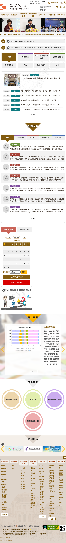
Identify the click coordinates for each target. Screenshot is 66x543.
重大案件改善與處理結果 (33, 497)
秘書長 (4, 471)
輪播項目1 (8, 29)
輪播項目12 (44, 29)
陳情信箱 (51, 482)
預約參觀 (51, 515)
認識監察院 (4, 461)
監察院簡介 (4, 481)
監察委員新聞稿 (61, 487)
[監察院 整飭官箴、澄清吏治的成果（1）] (16, 299)
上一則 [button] (2, 349)
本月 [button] (25, 237)
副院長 (4, 468)
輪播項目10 (38, 29)
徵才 (60, 505)
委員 (22, 478)
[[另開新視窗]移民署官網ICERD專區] (21, 448)
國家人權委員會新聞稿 (61, 474)
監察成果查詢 (33, 463)
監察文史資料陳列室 (51, 503)
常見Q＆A (52, 492)
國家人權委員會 (23, 463)
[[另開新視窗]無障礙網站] (53, 527)
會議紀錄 (42, 488)
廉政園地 (42, 473)
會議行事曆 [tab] (24, 230)
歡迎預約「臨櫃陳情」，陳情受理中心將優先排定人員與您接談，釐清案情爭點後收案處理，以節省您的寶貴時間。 (37, 42)
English (32, 3)
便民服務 (52, 461)
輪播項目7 (28, 29)
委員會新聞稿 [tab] (57, 57)
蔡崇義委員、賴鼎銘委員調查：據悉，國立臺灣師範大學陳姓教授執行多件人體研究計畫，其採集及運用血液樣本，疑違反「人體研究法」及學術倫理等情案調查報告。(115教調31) (34, 199)
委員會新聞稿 (61, 481)
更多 (34, 114)
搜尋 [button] (57, 7)
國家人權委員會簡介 (23, 486)
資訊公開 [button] (42, 15)
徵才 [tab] (57, 65)
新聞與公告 (61, 461)
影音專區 (61, 499)
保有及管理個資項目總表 (42, 510)
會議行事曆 (42, 498)
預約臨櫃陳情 (51, 472)
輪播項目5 (21, 29)
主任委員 (23, 469)
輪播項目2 (11, 29)
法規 (41, 466)
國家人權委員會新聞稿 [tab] (41, 57)
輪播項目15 (54, 29)
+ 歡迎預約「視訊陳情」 (17, 282)
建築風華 (51, 497)
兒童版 (43, 1)
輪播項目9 (34, 29)
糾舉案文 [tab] (58, 138)
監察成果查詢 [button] (33, 15)
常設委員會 (4, 486)
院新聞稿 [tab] (25, 57)
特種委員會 (4, 491)
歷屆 (13, 468)
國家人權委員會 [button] (23, 15)
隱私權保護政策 (34, 526)
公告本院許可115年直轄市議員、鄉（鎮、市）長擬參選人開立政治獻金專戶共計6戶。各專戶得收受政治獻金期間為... (33, 109)
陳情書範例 (51, 487)
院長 (3, 466)
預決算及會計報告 (42, 482)
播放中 (8, 41)
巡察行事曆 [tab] (8, 230)
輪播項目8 (31, 29)
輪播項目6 (24, 29)
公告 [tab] (25, 65)
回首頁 (31, 1)
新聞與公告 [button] (61, 15)
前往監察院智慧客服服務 (61, 2)
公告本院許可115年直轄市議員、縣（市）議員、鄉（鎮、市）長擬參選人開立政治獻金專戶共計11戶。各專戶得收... (33, 100)
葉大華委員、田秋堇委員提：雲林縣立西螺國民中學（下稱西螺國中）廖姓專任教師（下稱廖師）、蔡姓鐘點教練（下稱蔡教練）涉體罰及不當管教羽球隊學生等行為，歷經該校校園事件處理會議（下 (34, 178)
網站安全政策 (22, 526)
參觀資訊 (51, 510)
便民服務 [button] (52, 15)
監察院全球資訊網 (14, 7)
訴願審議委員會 (4, 497)
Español (38, 3)
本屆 (13, 466)
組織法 (23, 481)
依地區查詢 (6, 272)
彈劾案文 (33, 484)
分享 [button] (65, 2)
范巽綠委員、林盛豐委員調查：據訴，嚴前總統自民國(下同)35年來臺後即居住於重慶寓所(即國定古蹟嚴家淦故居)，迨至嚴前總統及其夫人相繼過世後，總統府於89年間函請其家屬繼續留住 (33, 209)
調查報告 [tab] (20, 138)
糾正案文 (33, 479)
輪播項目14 (51, 29)
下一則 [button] (63, 349)
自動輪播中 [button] (2, 20)
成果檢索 (33, 469)
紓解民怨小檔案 (33, 505)
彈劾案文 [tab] (45, 138)
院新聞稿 (61, 467)
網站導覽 (37, 1)
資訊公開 (42, 461)
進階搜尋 (62, 7)
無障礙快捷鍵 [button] (54, 2)
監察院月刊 (61, 493)
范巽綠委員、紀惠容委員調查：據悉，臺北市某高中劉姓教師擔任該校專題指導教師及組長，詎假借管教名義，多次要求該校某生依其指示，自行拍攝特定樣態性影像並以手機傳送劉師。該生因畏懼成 (34, 188)
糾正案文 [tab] (33, 138)
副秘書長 (4, 476)
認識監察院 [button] (5, 15)
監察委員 (14, 461)
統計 (41, 468)
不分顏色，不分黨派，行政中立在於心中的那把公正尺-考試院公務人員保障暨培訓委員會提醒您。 (37, 49)
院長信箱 (51, 467)
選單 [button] (64, 457)
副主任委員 (23, 474)
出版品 (42, 477)
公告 (60, 503)
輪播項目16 (57, 29)
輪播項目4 (18, 29)
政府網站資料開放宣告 (8, 526)
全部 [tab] (9, 57)
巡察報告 (42, 503)
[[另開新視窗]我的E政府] (45, 527)
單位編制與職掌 (4, 509)
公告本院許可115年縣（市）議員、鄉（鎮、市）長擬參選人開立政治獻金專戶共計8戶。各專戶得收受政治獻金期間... (33, 91)
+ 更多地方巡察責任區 (16, 277)
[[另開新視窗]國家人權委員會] (39, 449)
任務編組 (4, 503)
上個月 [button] (9, 237)
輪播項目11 (41, 29)
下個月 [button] (16, 237)
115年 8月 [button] (16, 240)
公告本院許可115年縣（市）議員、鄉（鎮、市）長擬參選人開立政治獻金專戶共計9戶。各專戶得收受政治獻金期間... (33, 95)
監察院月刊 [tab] (41, 65)
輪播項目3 (14, 29)
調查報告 (33, 474)
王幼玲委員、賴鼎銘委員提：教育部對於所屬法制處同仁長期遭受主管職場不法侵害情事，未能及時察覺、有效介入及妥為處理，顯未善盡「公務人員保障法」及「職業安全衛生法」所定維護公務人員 (34, 157)
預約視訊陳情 (51, 477)
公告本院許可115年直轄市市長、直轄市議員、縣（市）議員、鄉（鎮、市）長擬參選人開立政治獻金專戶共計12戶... (33, 105)
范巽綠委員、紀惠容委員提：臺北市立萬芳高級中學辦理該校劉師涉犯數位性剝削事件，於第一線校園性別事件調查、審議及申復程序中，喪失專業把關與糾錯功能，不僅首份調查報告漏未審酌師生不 (34, 167)
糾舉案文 (33, 489)
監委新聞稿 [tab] (9, 65)
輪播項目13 (47, 29)
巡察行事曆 (42, 493)
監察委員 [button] (14, 15)
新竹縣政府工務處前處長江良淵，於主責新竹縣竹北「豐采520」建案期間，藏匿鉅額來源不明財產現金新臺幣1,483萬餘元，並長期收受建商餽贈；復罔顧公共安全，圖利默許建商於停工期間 (34, 147)
